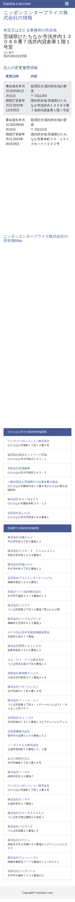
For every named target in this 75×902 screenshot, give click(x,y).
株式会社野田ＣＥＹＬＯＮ (24, 645)
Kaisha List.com (17, 4)
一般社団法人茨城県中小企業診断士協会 (33, 481)
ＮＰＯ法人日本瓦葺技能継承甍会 (29, 632)
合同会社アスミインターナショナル (30, 577)
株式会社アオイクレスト (23, 686)
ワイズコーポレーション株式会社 (29, 441)
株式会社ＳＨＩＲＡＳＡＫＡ (26, 812)
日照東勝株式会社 (19, 731)
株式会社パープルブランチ (24, 618)
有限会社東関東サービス (23, 673)
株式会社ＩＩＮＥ (19, 772)
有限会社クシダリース (22, 871)
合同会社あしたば (19, 512)
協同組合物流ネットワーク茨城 (27, 454)
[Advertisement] (37, 189)
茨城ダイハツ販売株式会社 (24, 591)
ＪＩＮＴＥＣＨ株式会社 (23, 745)
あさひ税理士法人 (19, 758)
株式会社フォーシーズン (23, 857)
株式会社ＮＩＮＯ (19, 799)
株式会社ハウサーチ (20, 826)
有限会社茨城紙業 (19, 468)
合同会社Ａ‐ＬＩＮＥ (21, 717)
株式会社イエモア (19, 605)
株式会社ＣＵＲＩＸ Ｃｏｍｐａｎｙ (31, 550)
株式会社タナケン (19, 840)
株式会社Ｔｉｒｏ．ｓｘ (23, 700)
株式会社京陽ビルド (20, 537)
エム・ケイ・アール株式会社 (26, 659)
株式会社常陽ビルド (20, 564)
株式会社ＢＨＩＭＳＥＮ (23, 499)
